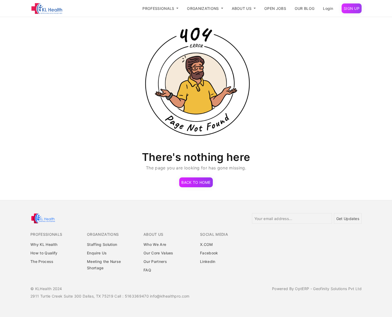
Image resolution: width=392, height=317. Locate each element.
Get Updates (347, 218)
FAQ (147, 270)
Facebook (209, 253)
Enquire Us (97, 253)
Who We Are (154, 244)
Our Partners (155, 261)
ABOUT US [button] (242, 8)
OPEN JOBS (275, 8)
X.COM (206, 244)
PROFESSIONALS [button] (158, 8)
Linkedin (207, 261)
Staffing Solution (102, 244)
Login (328, 8)
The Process (42, 261)
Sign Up (351, 8)
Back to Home (195, 182)
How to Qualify (43, 253)
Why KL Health (43, 244)
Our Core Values (158, 253)
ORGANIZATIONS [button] (203, 8)
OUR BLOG (305, 8)
